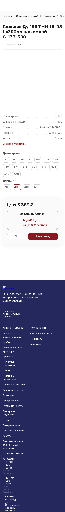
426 (53, 166)
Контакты (35, 344)
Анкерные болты (12, 400)
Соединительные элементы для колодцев (13, 445)
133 (56, 159)
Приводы (8, 356)
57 (29, 159)
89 (38, 159)
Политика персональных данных (11, 314)
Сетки (6, 370)
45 (22, 159)
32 (6, 159)
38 (14, 159)
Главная (7, 16)
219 (15, 166)
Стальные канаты (13, 406)
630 (16, 174)
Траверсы (8, 395)
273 (25, 166)
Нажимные (49, 16)
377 (44, 166)
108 (46, 159)
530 (6, 174)
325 (34, 166)
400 (27, 187)
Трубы (6, 342)
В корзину (43, 236)
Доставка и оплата (41, 333)
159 (6, 166)
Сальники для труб (27, 16)
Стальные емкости (14, 453)
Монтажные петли (13, 430)
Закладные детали (14, 390)
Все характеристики (15, 144)
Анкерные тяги (11, 425)
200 (7, 187)
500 (36, 187)
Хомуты (7, 436)
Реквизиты (36, 338)
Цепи (6, 420)
